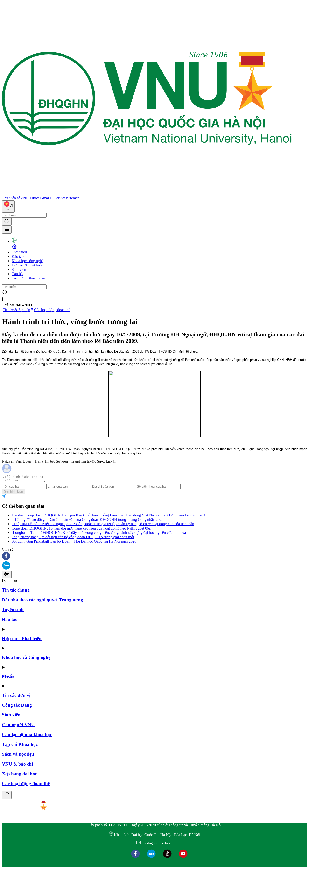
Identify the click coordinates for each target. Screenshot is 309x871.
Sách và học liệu (18, 754)
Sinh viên (19, 269)
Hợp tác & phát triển (27, 265)
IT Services (58, 198)
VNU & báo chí (17, 763)
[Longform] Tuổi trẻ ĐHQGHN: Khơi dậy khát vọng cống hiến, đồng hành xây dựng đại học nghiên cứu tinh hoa (99, 532)
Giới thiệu (19, 252)
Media (8, 676)
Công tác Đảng (17, 705)
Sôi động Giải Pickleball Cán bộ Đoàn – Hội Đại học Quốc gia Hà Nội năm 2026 (74, 541)
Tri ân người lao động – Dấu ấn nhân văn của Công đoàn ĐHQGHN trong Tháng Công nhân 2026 (87, 519)
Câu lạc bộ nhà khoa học (27, 734)
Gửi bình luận (13, 491)
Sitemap (73, 198)
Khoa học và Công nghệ (26, 657)
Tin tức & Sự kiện (16, 310)
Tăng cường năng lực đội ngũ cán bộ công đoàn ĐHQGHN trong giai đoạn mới (73, 537)
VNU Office (30, 198)
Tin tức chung (16, 589)
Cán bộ (17, 274)
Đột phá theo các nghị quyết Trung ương (42, 599)
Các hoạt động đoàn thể (52, 310)
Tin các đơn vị (16, 695)
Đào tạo (18, 256)
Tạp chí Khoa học (20, 744)
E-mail (45, 198)
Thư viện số (11, 198)
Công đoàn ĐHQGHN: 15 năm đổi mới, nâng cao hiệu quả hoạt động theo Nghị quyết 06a (81, 528)
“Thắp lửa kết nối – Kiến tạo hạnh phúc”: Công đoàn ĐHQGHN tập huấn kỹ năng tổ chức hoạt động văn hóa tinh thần (103, 524)
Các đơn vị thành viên (28, 278)
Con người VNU (18, 724)
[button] (154, 556)
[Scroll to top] (7, 795)
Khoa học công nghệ (27, 261)
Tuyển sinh (13, 609)
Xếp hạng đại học (19, 773)
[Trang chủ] (147, 194)
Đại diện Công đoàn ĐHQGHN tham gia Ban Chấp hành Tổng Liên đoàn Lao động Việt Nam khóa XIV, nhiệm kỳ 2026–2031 (109, 515)
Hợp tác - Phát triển (22, 638)
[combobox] (8, 206)
